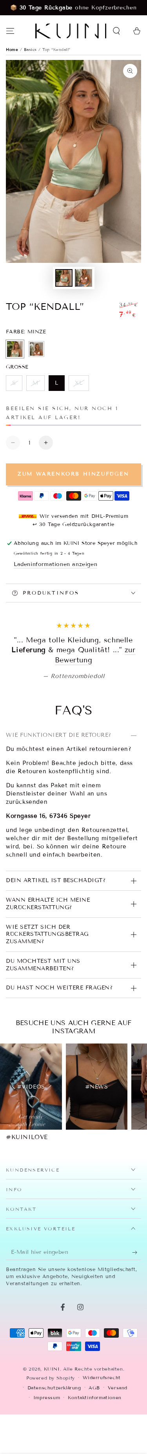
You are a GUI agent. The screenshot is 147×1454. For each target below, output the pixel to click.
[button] (116, 31)
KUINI (52, 1428)
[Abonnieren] (136, 1311)
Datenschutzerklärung (54, 1447)
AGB (94, 1447)
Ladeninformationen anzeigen (55, 564)
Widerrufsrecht (102, 1437)
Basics (31, 49)
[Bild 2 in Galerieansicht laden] (83, 278)
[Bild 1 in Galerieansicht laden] (64, 278)
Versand (117, 1447)
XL (81, 385)
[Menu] (10, 31)
